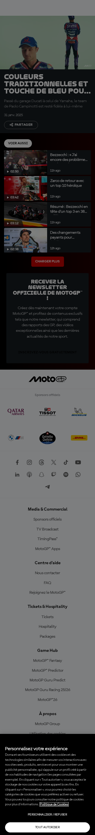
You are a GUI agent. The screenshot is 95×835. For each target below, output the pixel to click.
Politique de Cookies (54, 804)
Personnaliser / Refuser (47, 814)
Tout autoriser (47, 827)
